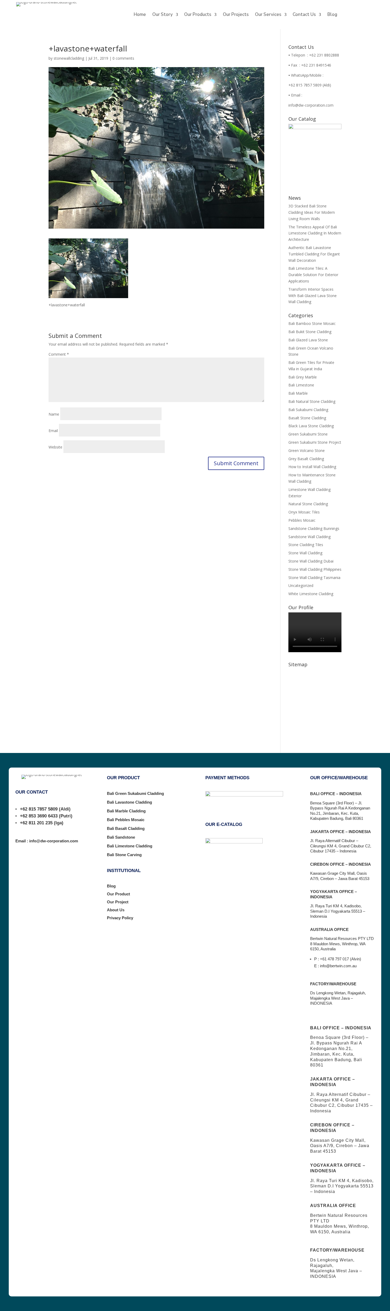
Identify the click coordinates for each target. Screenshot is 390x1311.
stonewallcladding (69, 58)
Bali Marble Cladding (126, 811)
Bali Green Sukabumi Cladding (135, 793)
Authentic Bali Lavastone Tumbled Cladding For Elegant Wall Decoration (314, 254)
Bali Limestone (301, 384)
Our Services (268, 15)
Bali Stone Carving (124, 854)
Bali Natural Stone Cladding (311, 401)
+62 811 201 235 (36, 822)
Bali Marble (298, 393)
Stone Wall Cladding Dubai (310, 561)
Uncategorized (300, 585)
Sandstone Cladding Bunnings (313, 528)
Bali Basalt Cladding (126, 828)
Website (55, 447)
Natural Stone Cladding (308, 503)
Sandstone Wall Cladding (309, 536)
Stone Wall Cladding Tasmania (314, 577)
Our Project (117, 902)
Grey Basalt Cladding (306, 458)
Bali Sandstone (121, 837)
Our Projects (236, 15)
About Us (115, 910)
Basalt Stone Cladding (307, 417)
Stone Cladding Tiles (305, 544)
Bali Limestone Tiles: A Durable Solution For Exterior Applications (313, 275)
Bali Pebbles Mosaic (125, 819)
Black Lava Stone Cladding (311, 425)
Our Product (118, 894)
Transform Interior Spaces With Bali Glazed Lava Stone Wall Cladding (312, 295)
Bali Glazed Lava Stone (308, 339)
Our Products (197, 15)
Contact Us (304, 15)
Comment (59, 354)
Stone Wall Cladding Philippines (314, 569)
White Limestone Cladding (310, 593)
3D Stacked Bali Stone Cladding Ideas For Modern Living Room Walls (311, 212)
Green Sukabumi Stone (308, 434)
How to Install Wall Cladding (312, 466)
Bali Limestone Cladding (129, 846)
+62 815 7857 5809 (39, 809)
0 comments (123, 58)
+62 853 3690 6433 (39, 815)
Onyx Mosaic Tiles (304, 512)
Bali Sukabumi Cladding (308, 409)
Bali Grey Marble (302, 377)
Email (53, 430)
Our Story (162, 15)
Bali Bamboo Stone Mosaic (312, 323)
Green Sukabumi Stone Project (314, 442)
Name (54, 414)
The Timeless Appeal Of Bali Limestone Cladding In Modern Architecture (314, 233)
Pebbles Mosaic (301, 520)
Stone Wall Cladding (305, 552)
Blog (332, 15)
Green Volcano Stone (306, 450)
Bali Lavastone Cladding (129, 802)
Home (140, 15)
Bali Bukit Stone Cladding (309, 331)
